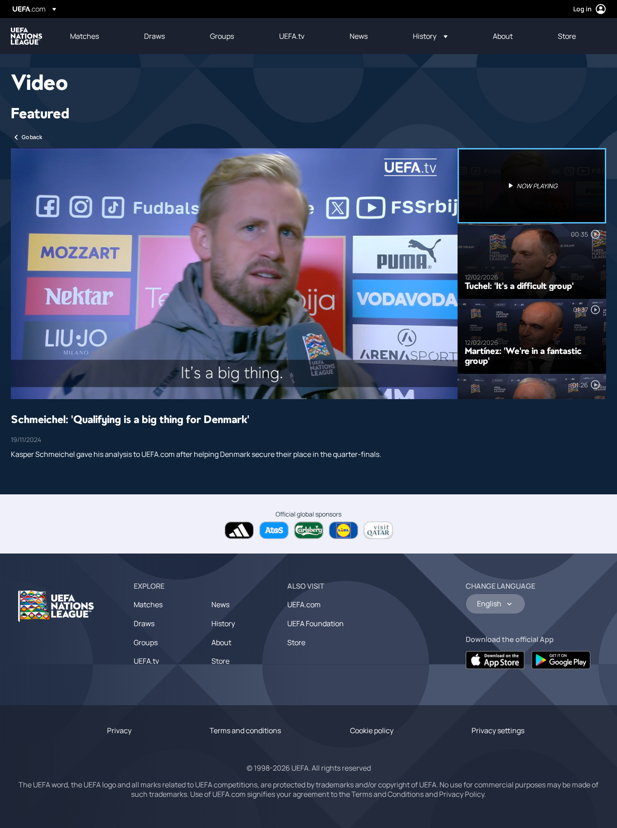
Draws (144, 623)
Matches (148, 604)
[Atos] (274, 530)
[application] (234, 273)
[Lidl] (343, 530)
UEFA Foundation (315, 623)
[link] (84, 36)
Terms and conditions (245, 730)
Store (220, 661)
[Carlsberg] (308, 530)
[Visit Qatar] (378, 530)
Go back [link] (32, 137)
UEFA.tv (146, 661)
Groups (146, 642)
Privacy (119, 730)
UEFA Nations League (26, 36)
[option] (532, 185)
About (221, 642)
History (223, 623)
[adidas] (239, 530)
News (220, 604)
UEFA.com (304, 604)
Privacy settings (498, 730)
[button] (430, 36)
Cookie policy (371, 730)
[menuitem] (95, 36)
